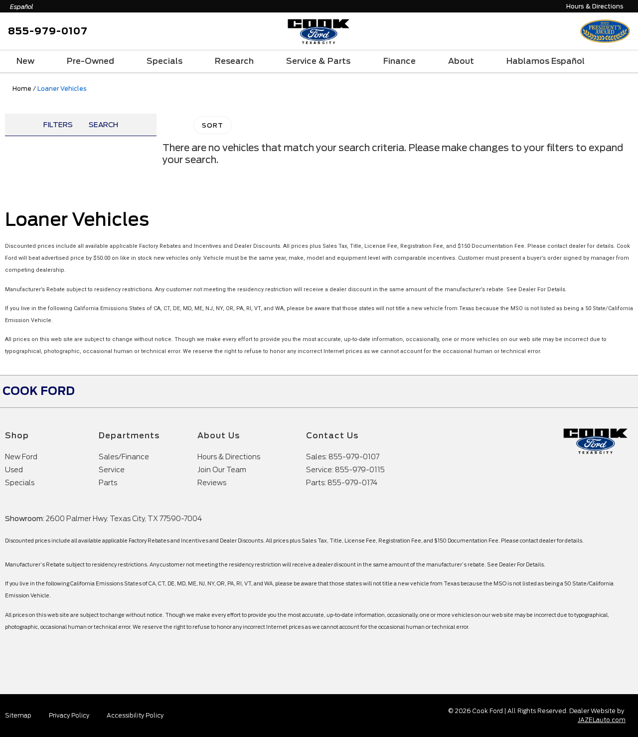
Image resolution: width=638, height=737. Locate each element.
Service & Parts (318, 61)
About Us (218, 435)
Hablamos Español (545, 61)
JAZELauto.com (602, 720)
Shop (17, 435)
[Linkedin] (622, 391)
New (25, 61)
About (461, 61)
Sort (212, 125)
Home (21, 88)
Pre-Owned (90, 61)
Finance (399, 61)
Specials (164, 61)
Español (21, 6)
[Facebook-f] (568, 391)
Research (234, 61)
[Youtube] (595, 391)
